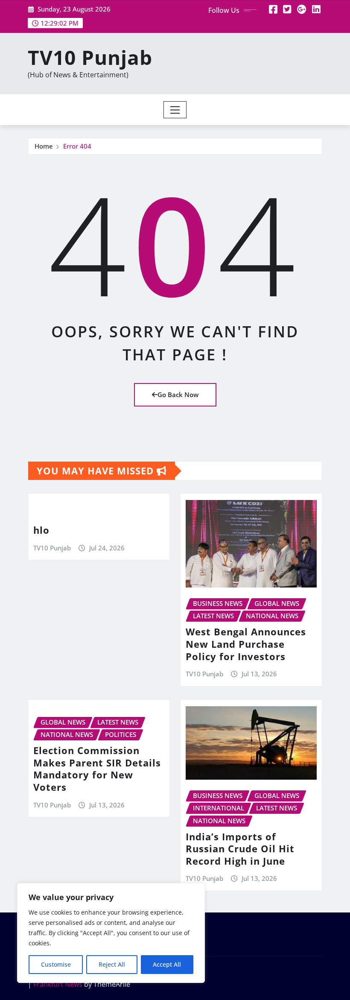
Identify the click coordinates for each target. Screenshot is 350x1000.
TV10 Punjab (90, 57)
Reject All (112, 964)
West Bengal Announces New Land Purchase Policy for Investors (246, 643)
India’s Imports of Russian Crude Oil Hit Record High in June (240, 848)
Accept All (167, 964)
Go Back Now (178, 394)
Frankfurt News (57, 984)
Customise (56, 964)
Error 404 (77, 146)
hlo (41, 529)
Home (44, 146)
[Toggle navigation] (175, 109)
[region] (111, 933)
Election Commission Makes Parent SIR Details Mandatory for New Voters (97, 768)
